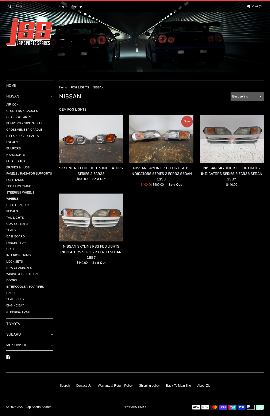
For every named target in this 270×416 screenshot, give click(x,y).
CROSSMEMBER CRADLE (24, 129)
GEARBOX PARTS (18, 117)
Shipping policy (149, 385)
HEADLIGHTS (15, 154)
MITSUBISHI (29, 345)
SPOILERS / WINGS (19, 186)
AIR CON (12, 104)
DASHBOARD (15, 236)
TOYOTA (29, 324)
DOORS (11, 280)
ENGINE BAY (15, 305)
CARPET (12, 293)
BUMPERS (13, 148)
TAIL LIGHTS (15, 217)
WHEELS (12, 198)
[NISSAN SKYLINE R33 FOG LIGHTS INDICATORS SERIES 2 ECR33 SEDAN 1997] (232, 139)
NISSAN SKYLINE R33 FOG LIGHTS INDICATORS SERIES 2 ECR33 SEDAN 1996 (161, 173)
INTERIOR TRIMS (18, 255)
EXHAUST (13, 142)
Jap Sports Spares (38, 407)
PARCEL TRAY (16, 242)
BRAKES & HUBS (18, 167)
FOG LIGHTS (15, 161)
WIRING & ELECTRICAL (22, 274)
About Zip (203, 385)
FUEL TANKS (15, 180)
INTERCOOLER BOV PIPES (25, 286)
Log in (63, 6)
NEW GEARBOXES (19, 268)
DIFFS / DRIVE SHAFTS (22, 136)
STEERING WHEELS (20, 192)
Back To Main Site (178, 385)
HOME (11, 85)
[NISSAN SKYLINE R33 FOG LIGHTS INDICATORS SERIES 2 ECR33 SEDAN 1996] (161, 139)
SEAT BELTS (15, 299)
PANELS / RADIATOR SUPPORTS (29, 173)
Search (65, 385)
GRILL (10, 249)
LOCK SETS (14, 261)
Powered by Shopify (134, 406)
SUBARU (29, 334)
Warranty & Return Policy (115, 385)
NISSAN (29, 96)
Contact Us (84, 385)
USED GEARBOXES (19, 205)
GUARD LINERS (17, 223)
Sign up (77, 6)
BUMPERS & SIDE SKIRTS (24, 123)
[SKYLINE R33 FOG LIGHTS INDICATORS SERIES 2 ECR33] (91, 139)
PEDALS (12, 211)
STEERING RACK (18, 311)
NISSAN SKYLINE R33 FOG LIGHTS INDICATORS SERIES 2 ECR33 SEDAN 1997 (231, 173)
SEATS (11, 230)
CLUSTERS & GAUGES (22, 110)
